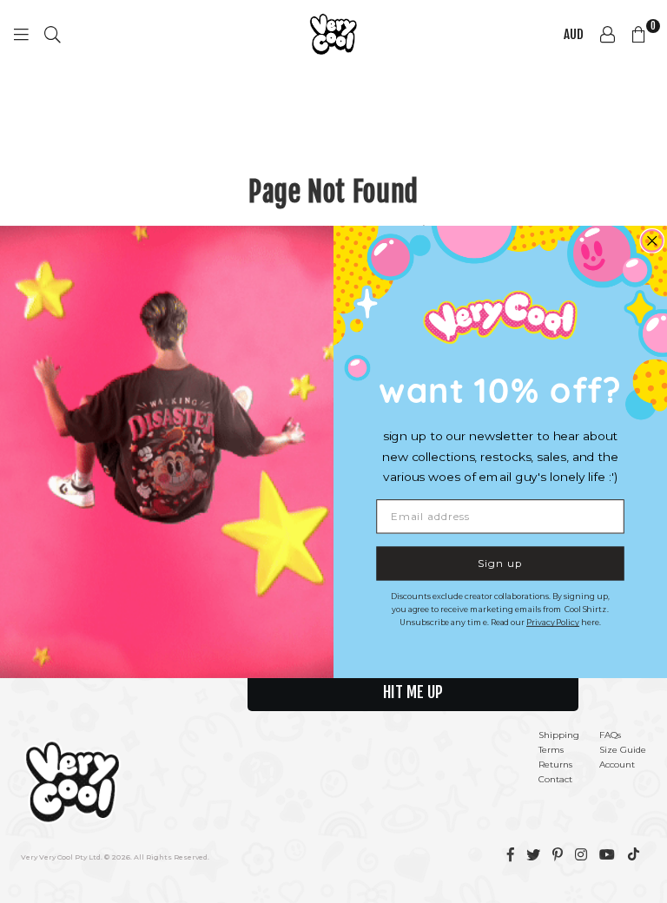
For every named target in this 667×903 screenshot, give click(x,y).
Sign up (500, 562)
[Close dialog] (652, 241)
